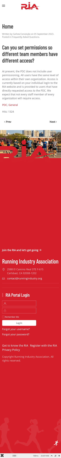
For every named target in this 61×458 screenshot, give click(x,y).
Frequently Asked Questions (25, 36)
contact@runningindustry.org (24, 278)
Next (52, 121)
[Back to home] (30, 5)
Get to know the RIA (15, 345)
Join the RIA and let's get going (20, 250)
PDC (4, 105)
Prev (8, 121)
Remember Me (11, 317)
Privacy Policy (11, 350)
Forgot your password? (15, 334)
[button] (3, 5)
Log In (19, 323)
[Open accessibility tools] (56, 443)
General (13, 105)
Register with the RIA (43, 345)
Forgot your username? (16, 329)
